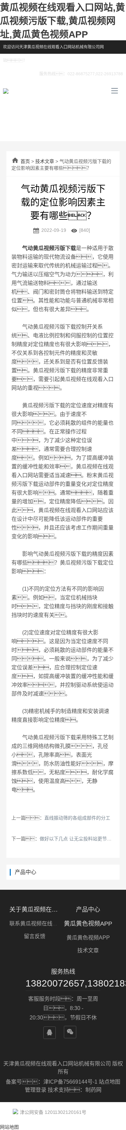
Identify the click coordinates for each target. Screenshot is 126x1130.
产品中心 (88, 909)
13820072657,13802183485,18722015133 (63, 983)
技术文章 (44, 161)
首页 (25, 161)
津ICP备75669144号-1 (71, 1082)
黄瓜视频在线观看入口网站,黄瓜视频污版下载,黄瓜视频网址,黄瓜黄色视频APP (62, 21)
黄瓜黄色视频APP (88, 923)
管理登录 (35, 1090)
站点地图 (109, 1082)
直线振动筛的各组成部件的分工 (77, 818)
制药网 (93, 1090)
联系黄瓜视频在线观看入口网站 (47, 923)
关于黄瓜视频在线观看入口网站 (34, 909)
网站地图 (9, 1127)
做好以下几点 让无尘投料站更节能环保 (80, 838)
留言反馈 (34, 936)
